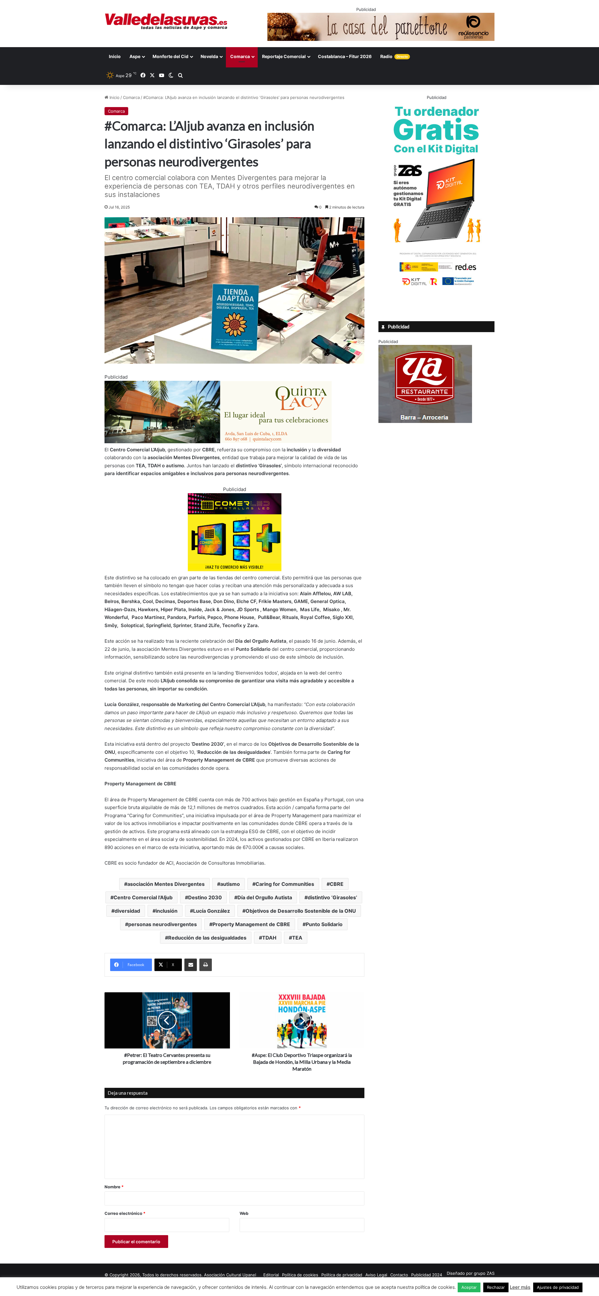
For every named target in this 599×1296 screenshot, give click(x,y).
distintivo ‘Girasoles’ (332, 897)
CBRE (336, 884)
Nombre (114, 1186)
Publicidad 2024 (426, 1274)
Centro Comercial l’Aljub (143, 897)
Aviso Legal (376, 1274)
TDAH (269, 938)
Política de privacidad (341, 1274)
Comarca (240, 56)
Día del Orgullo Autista (264, 897)
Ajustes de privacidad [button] (558, 1287)
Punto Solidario (324, 924)
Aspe (134, 56)
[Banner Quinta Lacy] (218, 441)
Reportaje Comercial (284, 56)
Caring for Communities (285, 884)
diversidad (127, 911)
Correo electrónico (125, 1213)
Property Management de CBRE (251, 924)
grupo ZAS (484, 1273)
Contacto (399, 1274)
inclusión (167, 911)
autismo (230, 884)
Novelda (209, 56)
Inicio (115, 56)
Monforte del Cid (170, 56)
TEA (297, 938)
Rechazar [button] (496, 1287)
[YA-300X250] (425, 421)
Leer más (520, 1287)
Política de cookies (300, 1274)
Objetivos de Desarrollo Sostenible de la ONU (301, 911)
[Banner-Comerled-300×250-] (234, 569)
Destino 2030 (205, 897)
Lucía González (211, 911)
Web (244, 1213)
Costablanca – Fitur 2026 (345, 56)
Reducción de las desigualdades (207, 938)
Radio (394, 56)
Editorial (271, 1274)
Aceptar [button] (469, 1287)
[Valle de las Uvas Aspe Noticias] (166, 21)
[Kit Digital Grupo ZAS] (436, 286)
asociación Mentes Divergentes (166, 884)
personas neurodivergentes (162, 924)
